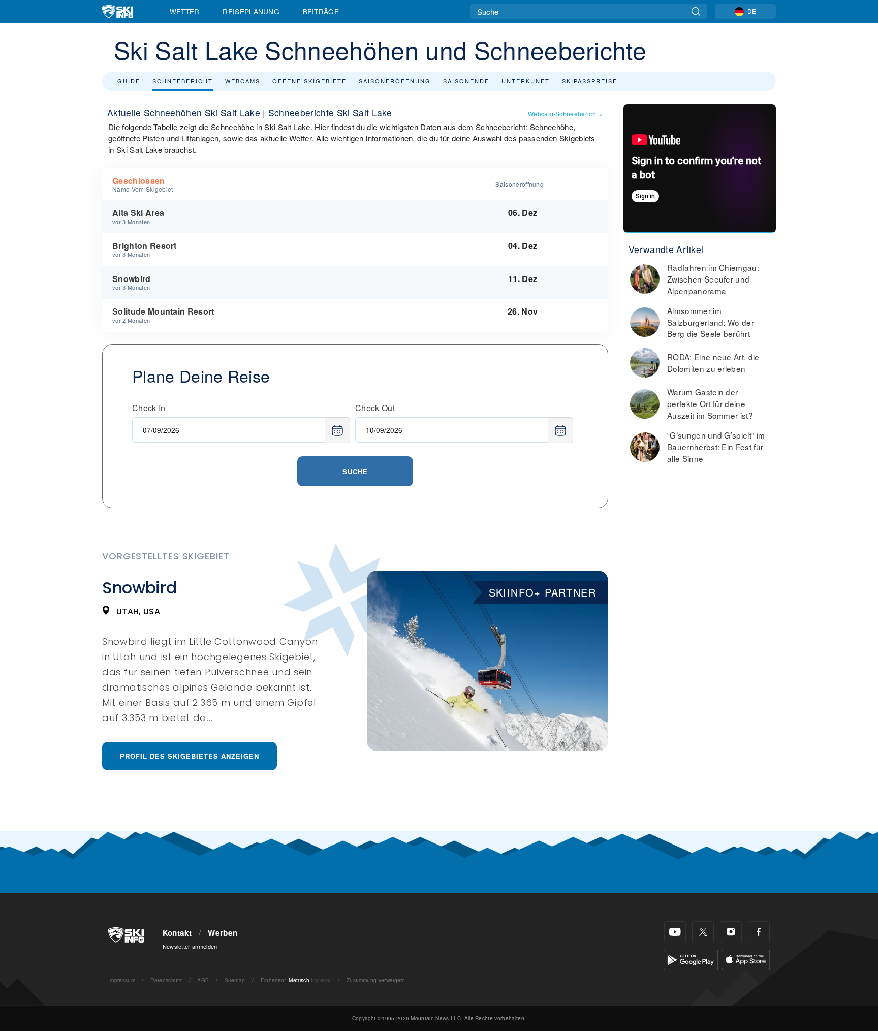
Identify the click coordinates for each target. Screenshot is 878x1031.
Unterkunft (525, 81)
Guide (128, 81)
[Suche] (695, 11)
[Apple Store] (746, 958)
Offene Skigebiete (309, 81)
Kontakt (177, 933)
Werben (222, 933)
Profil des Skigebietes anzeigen (189, 756)
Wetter (185, 11)
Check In (149, 408)
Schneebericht (182, 81)
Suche (355, 471)
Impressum (121, 980)
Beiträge (321, 11)
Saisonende (466, 81)
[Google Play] (691, 958)
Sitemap (235, 980)
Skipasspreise (589, 81)
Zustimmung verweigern (376, 980)
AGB (203, 980)
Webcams (242, 81)
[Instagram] (731, 932)
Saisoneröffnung (395, 81)
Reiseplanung (251, 11)
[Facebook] (759, 932)
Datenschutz (166, 980)
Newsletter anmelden (190, 946)
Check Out (375, 408)
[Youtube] (675, 932)
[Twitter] (703, 932)
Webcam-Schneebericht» (565, 113)
